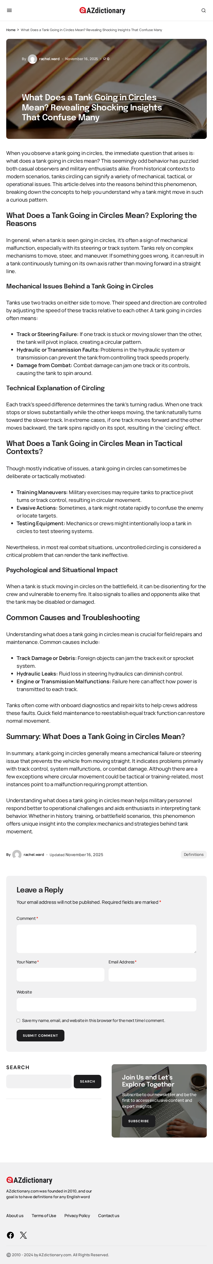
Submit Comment (40, 1035)
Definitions (194, 854)
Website (24, 992)
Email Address (123, 962)
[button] (9, 10)
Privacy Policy (77, 1215)
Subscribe (138, 1121)
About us (14, 1215)
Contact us (108, 1215)
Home (10, 29)
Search (18, 1067)
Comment (27, 918)
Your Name (28, 962)
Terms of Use (44, 1215)
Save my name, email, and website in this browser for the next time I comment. (93, 1020)
